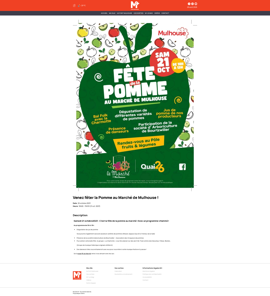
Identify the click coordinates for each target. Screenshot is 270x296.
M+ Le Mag (149, 13)
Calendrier (118, 271)
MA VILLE (112, 13)
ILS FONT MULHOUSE (124, 13)
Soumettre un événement (123, 274)
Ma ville (89, 268)
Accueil (104, 13)
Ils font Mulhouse (92, 271)
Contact (165, 13)
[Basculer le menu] (74, 5)
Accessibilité (147, 277)
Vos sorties (138, 13)
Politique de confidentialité (152, 274)
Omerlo (82, 293)
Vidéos (157, 13)
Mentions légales (149, 271)
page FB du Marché (84, 254)
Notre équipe (91, 283)
